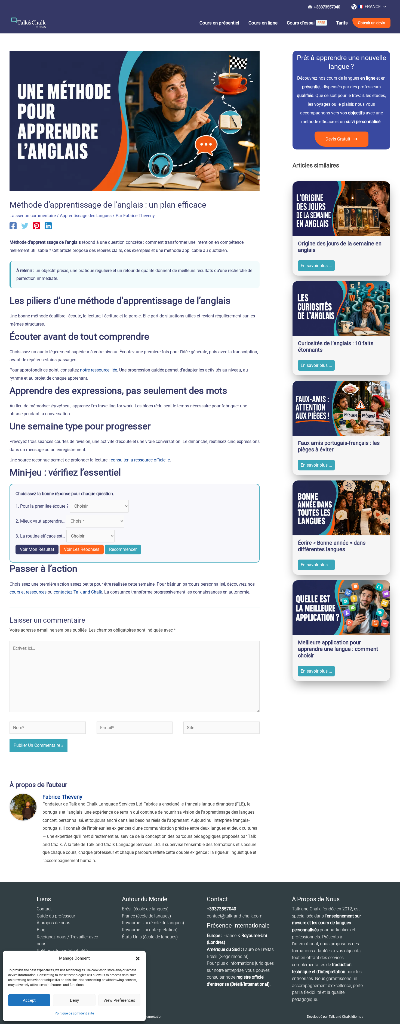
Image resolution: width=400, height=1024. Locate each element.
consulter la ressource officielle (140, 460)
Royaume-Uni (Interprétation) (149, 929)
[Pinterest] (36, 225)
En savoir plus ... (316, 265)
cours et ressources (28, 592)
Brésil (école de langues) (145, 908)
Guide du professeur (56, 916)
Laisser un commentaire (33, 215)
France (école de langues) (146, 916)
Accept (29, 1000)
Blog (41, 929)
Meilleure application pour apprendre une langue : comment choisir (338, 649)
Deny (74, 1000)
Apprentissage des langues (86, 215)
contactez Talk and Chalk (78, 592)
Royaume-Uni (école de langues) (153, 922)
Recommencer (123, 549)
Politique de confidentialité (74, 1013)
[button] (137, 958)
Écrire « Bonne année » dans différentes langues (331, 545)
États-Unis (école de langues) (150, 936)
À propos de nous (53, 922)
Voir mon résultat (37, 549)
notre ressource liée (98, 370)
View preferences (119, 1000)
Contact (44, 908)
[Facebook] (13, 225)
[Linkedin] (48, 225)
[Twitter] (24, 225)
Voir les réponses (81, 549)
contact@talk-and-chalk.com (234, 916)
